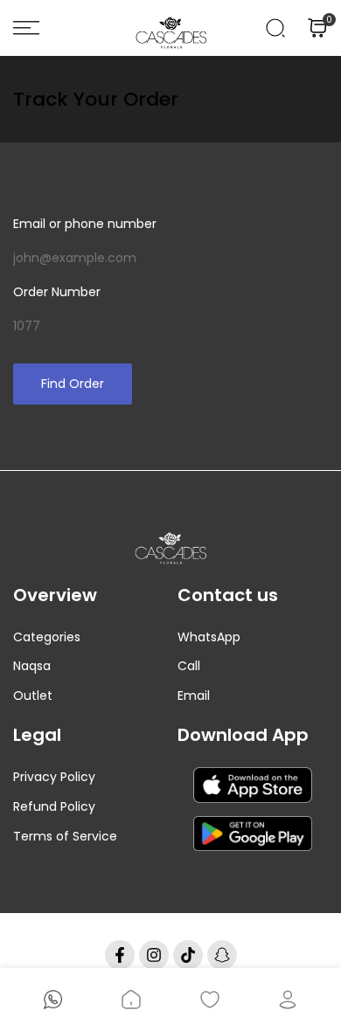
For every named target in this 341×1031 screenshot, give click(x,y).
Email (193, 695)
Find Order (72, 383)
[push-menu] (26, 27)
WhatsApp (208, 637)
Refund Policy (54, 806)
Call (188, 666)
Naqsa (32, 666)
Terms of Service (65, 836)
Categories (46, 637)
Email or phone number (85, 223)
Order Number (57, 292)
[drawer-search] (275, 27)
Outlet (32, 695)
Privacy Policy (54, 776)
